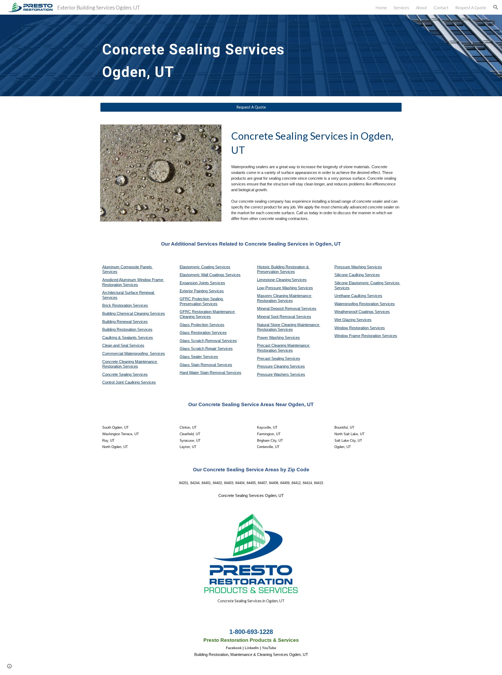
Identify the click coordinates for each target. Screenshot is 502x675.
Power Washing (271, 338)
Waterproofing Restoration (357, 304)
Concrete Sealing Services (125, 374)
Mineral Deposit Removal (279, 309)
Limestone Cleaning (274, 280)
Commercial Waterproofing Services (133, 353)
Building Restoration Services (127, 329)
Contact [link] (441, 7)
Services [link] (401, 7)
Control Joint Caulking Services (129, 382)
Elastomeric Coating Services (205, 267)
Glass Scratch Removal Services (208, 341)
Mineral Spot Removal (276, 317)
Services (299, 280)
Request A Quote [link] (470, 7)
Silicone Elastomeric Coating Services (367, 283)
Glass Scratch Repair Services (206, 349)
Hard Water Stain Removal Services (210, 373)
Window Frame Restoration (358, 336)
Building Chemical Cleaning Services (133, 313)
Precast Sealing (271, 358)
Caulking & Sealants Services (127, 338)
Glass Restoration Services (203, 333)
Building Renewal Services (125, 322)
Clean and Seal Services (123, 345)
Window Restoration (352, 328)
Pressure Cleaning (273, 366)
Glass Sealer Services (199, 357)
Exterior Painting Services (202, 291)
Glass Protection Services (202, 325)
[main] (199, 55)
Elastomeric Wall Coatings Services (210, 275)
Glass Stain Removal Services (206, 365)
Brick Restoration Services (125, 305)
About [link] (421, 7)
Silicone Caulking (349, 275)
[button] (495, 7)
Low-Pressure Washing (277, 288)
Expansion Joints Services (202, 283)
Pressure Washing (350, 267)
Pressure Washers (273, 374)
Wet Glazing (345, 320)
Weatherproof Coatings (354, 312)
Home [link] (381, 7)
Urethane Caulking (350, 296)
